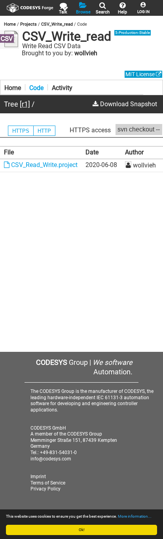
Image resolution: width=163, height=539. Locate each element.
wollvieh (85, 53)
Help (122, 12)
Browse (83, 12)
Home (10, 24)
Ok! (82, 530)
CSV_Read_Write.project (43, 165)
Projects (28, 24)
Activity (62, 87)
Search (103, 12)
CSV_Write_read (57, 24)
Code (36, 87)
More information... (135, 516)
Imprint (38, 476)
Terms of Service (47, 483)
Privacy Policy (45, 489)
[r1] (25, 104)
